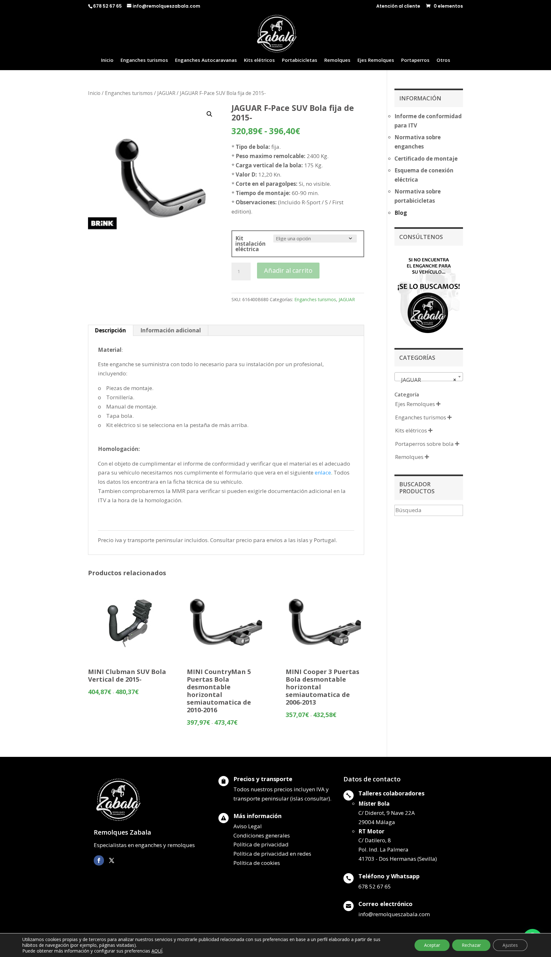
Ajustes (510, 945)
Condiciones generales (261, 835)
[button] (209, 114)
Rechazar (471, 945)
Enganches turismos (144, 60)
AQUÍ (156, 951)
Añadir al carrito (288, 270)
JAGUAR (166, 93)
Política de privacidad (261, 844)
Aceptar (432, 945)
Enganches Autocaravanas (206, 60)
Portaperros (415, 60)
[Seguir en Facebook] (99, 860)
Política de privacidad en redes (272, 853)
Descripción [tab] (110, 330)
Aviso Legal (247, 826)
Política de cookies (256, 862)
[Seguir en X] (112, 860)
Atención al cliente (398, 6)
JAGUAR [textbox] (426, 379)
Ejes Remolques (375, 60)
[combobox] (428, 376)
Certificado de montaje (426, 158)
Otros (443, 60)
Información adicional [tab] (170, 330)
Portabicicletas (299, 60)
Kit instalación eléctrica (250, 244)
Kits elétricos (259, 60)
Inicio (107, 60)
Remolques (337, 60)
